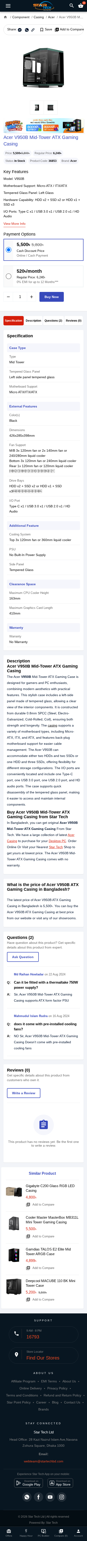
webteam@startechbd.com (43, 1461)
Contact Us (72, 1402)
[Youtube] (50, 1497)
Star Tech (56, 847)
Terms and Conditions (22, 1395)
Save (45, 29)
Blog (55, 1402)
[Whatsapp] (27, 1497)
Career (41, 1402)
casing (52, 725)
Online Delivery (30, 1388)
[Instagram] (61, 1497)
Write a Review (23, 1093)
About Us (69, 1381)
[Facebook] (38, 1497)
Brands (43, 1409)
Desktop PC (57, 841)
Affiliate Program (23, 1381)
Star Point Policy (19, 1402)
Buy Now (52, 297)
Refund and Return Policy (62, 1395)
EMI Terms (49, 1381)
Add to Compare (69, 29)
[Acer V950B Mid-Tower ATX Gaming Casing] (43, 68)
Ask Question (23, 957)
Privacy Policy (57, 1388)
